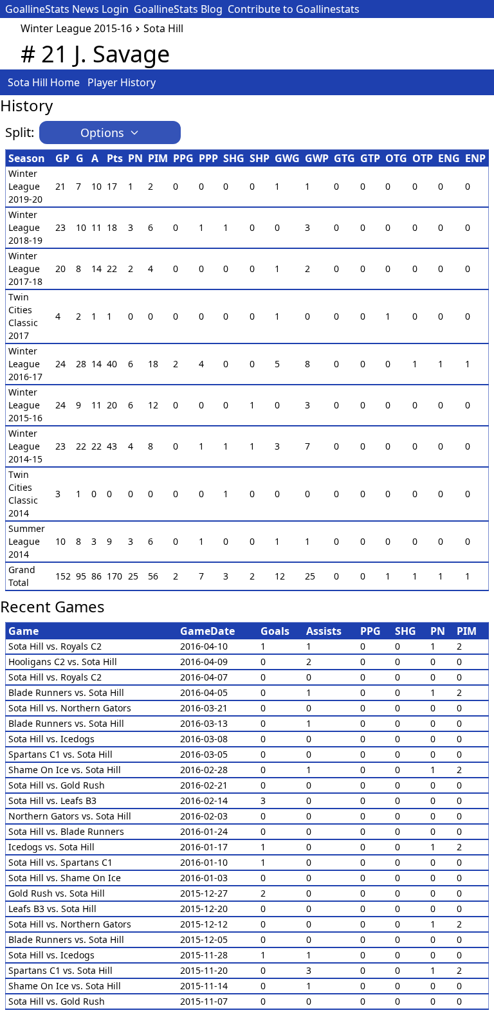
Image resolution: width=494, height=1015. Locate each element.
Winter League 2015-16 (76, 28)
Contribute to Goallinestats (294, 9)
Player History (121, 82)
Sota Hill (163, 28)
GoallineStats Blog (178, 9)
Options (102, 132)
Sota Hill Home (44, 82)
